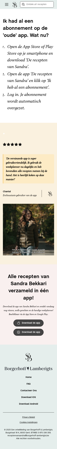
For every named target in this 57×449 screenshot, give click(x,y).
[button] (6, 4)
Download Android (28, 404)
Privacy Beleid (28, 417)
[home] (14, 4)
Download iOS (28, 397)
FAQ (29, 384)
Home (29, 377)
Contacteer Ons (28, 391)
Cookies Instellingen (28, 422)
